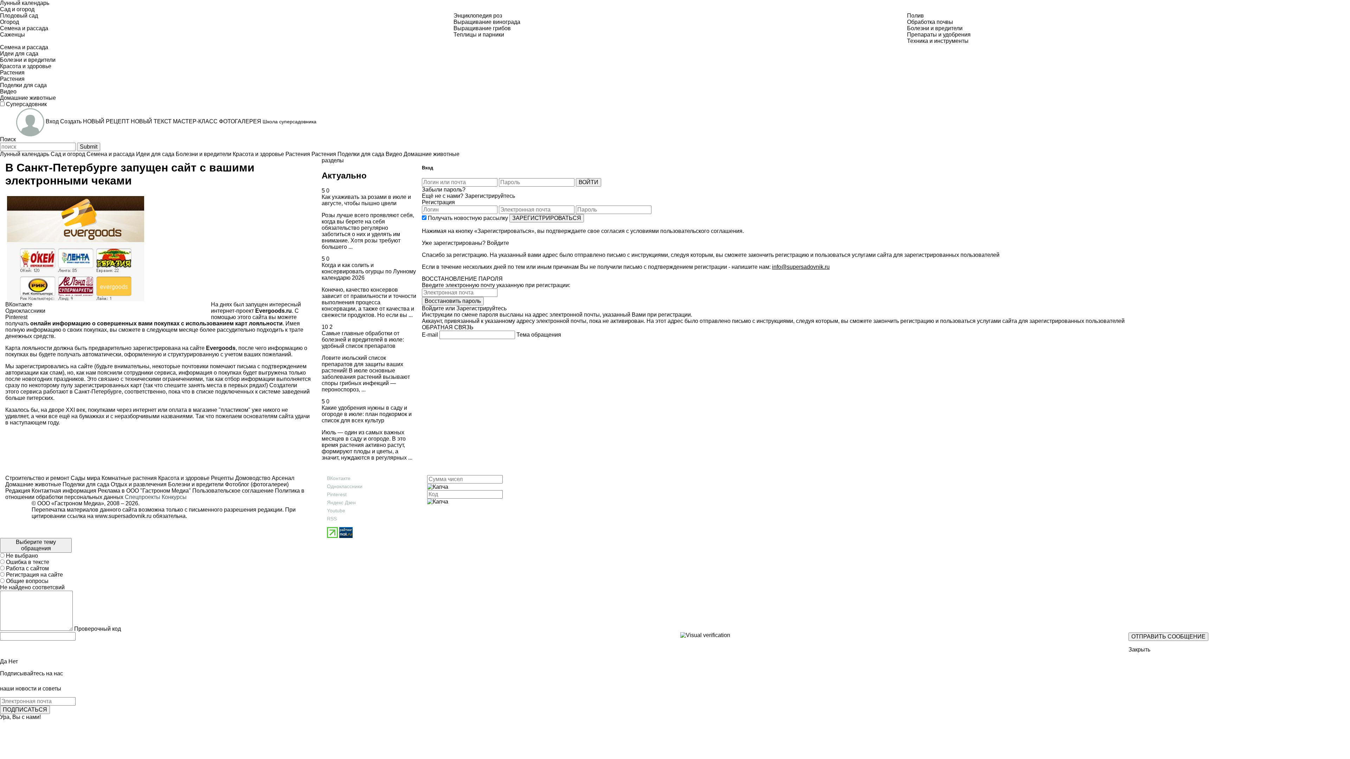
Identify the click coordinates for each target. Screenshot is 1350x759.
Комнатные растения (128, 478)
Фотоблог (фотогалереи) (256, 484)
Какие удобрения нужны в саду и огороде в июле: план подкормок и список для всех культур (367, 414)
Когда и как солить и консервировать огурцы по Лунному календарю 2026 (369, 271)
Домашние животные (33, 484)
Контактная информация (64, 491)
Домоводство (252, 478)
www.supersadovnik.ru (123, 516)
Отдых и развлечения (138, 484)
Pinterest (337, 494)
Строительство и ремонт (37, 478)
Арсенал (282, 478)
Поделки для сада (85, 484)
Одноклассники (344, 486)
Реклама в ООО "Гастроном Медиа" (144, 491)
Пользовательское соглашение (233, 491)
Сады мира (84, 478)
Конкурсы (174, 497)
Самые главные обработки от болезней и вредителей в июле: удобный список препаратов (363, 339)
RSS (332, 518)
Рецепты (222, 478)
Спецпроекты (142, 497)
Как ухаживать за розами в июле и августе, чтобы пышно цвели (366, 200)
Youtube (336, 510)
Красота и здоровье (183, 478)
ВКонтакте (339, 478)
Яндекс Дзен (341, 502)
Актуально (344, 175)
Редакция (17, 491)
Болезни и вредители (195, 484)
